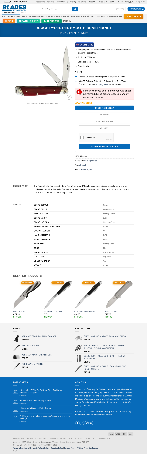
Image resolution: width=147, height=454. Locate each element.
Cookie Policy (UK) (126, 2)
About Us (92, 2)
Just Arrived (51, 21)
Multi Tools (98, 16)
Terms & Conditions (21, 448)
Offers (9, 21)
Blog (101, 2)
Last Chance (133, 16)
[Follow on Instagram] (139, 2)
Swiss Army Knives (57, 16)
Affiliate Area (82, 448)
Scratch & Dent (28, 21)
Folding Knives (11, 16)
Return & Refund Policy (39, 448)
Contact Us (110, 2)
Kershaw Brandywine (84, 312)
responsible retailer (103, 414)
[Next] (133, 301)
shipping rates (101, 84)
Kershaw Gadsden (53, 312)
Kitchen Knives (80, 16)
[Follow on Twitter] (141, 2)
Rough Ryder (86, 169)
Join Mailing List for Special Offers (71, 2)
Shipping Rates (57, 448)
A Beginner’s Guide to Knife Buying (35, 408)
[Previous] (13, 301)
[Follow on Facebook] (137, 2)
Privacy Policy (69, 448)
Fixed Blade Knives (33, 16)
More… (67, 21)
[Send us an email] (144, 2)
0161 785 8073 (20, 2)
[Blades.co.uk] (19, 9)
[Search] (75, 9)
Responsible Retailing (45, 2)
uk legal (82, 165)
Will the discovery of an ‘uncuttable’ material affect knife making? (45, 417)
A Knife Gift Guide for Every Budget (35, 400)
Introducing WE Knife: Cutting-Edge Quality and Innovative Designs (41, 391)
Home (62, 33)
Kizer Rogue (19, 312)
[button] (120, 9)
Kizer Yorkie (111, 312)
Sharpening (114, 16)
